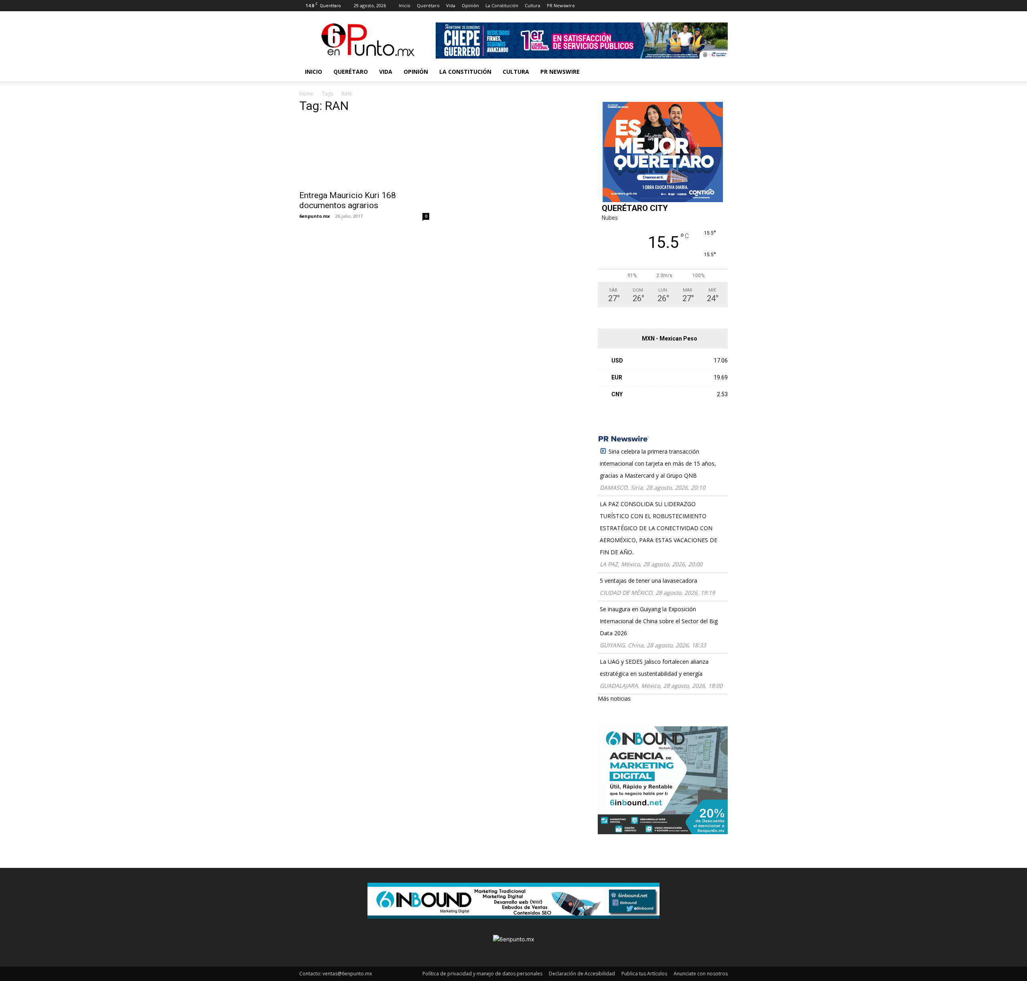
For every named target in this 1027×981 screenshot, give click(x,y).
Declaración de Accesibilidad (582, 973)
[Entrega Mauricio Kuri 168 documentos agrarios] (364, 153)
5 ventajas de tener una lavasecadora (648, 580)
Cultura (532, 5)
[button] (718, 72)
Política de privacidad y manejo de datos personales (482, 973)
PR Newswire (561, 5)
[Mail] (620, 5)
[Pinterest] (633, 5)
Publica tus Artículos (644, 973)
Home (306, 93)
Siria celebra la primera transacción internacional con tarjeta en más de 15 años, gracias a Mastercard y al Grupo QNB (658, 463)
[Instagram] (607, 5)
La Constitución (501, 5)
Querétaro (428, 5)
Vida (450, 5)
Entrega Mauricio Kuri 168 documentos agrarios (347, 200)
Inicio (404, 5)
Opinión (470, 5)
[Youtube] (660, 5)
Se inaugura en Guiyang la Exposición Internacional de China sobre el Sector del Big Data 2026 (659, 621)
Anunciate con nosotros (701, 973)
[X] (647, 5)
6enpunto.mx (314, 216)
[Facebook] (594, 5)
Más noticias (614, 698)
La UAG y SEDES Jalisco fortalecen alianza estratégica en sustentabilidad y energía (654, 667)
